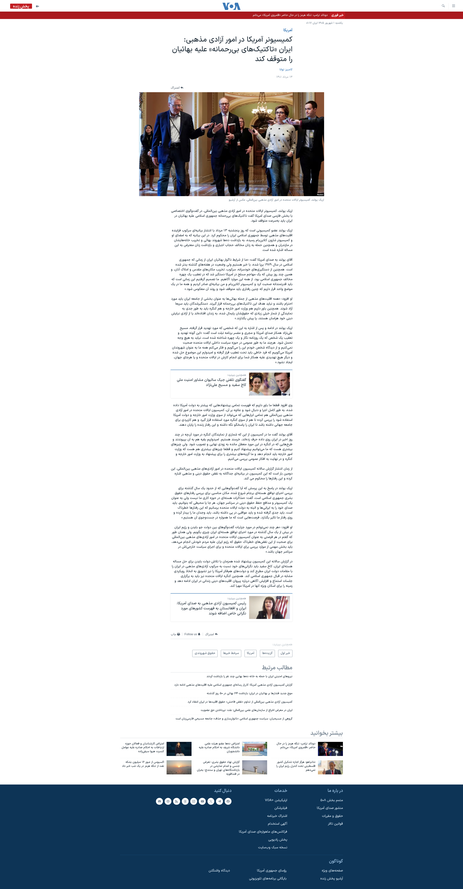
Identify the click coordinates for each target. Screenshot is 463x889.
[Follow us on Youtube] (202, 801)
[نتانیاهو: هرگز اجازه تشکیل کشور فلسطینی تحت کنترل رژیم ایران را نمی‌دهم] (330, 767)
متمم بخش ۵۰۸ (331, 800)
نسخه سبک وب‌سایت (272, 847)
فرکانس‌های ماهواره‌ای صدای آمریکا (263, 831)
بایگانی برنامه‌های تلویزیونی (267, 878)
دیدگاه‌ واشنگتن (219, 870)
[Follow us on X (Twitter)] (210, 801)
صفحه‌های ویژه (332, 870)
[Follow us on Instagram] (193, 801)
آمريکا (287, 30)
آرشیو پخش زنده (331, 878)
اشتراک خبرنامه (277, 815)
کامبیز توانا (285, 69)
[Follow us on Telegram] (219, 801)
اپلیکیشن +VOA (276, 800)
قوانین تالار (335, 823)
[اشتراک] (159, 801)
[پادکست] (168, 801)
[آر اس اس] (176, 801)
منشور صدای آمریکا (330, 808)
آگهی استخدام (277, 823)
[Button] (177, 87)
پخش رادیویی (277, 839)
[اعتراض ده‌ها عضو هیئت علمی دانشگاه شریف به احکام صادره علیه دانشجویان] (254, 749)
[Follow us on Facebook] (228, 801)
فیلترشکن (280, 808)
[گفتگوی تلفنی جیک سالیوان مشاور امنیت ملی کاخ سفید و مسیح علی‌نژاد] (269, 384)
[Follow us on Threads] (185, 801)
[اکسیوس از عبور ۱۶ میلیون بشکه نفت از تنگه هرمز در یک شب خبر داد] (179, 767)
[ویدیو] (37, 6)
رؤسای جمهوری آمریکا (271, 870)
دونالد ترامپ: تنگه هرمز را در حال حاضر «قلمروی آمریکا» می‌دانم (290, 15)
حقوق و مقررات (332, 815)
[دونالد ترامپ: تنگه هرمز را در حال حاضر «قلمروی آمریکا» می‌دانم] (330, 749)
